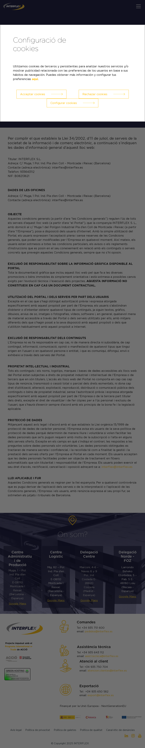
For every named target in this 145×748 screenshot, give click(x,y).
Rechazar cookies (94, 94)
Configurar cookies (63, 103)
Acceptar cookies (32, 94)
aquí (35, 79)
